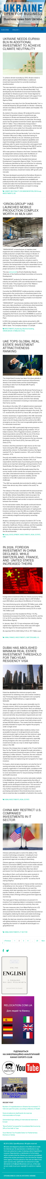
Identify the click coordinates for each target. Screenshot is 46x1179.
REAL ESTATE (35, 534)
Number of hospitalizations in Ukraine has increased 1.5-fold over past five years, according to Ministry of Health (22, 1108)
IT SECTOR (23, 932)
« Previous (7, 941)
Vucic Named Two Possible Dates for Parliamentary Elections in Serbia (20, 1134)
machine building (28, 329)
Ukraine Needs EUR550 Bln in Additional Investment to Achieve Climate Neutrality (22, 44)
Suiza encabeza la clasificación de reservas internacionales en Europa (17, 1114)
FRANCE (12, 637)
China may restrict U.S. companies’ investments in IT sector (22, 815)
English (16, 30)
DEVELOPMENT (14, 534)
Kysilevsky (18, 329)
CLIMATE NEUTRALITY (11, 191)
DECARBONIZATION (26, 191)
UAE (4, 537)
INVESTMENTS (8, 193)
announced (13, 272)
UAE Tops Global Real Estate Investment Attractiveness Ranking (21, 346)
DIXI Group (37, 191)
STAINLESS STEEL (19, 331)
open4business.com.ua (12, 1176)
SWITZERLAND (31, 637)
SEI (14, 193)
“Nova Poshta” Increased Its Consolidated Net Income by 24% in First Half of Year (21, 1127)
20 (37, 941)
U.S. (38, 637)
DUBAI (6, 799)
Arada (6, 534)
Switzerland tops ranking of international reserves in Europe (20, 1121)
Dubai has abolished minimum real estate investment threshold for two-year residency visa (22, 654)
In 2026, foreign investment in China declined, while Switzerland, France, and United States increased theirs (21, 555)
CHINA (6, 637)
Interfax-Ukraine (29, 1176)
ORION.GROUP (7, 331)
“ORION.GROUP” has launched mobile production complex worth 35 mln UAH (21, 209)
